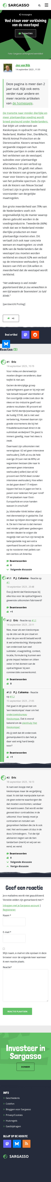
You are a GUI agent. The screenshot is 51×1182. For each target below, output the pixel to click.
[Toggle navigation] (46, 5)
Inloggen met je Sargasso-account (21, 905)
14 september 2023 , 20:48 (20, 586)
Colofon (10, 1103)
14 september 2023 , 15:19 (20, 366)
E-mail (6, 932)
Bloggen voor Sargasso (18, 1109)
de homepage (22, 103)
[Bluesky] (17, 1144)
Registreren (9, 909)
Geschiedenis (13, 1098)
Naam (6, 915)
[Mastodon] (7, 1144)
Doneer (25, 1066)
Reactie (6, 967)
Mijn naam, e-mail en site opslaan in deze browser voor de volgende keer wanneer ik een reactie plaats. (24, 957)
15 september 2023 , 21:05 (20, 700)
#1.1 (34, 620)
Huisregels (11, 1120)
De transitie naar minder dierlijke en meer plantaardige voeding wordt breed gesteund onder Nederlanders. (25, 117)
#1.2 (12, 696)
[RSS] (26, 1144)
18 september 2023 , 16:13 (20, 781)
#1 (8, 582)
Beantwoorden (18, 561)
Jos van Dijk (23, 65)
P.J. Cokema (20, 578)
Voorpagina (26, 14)
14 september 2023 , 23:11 (20, 624)
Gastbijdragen (13, 1126)
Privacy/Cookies (14, 1115)
